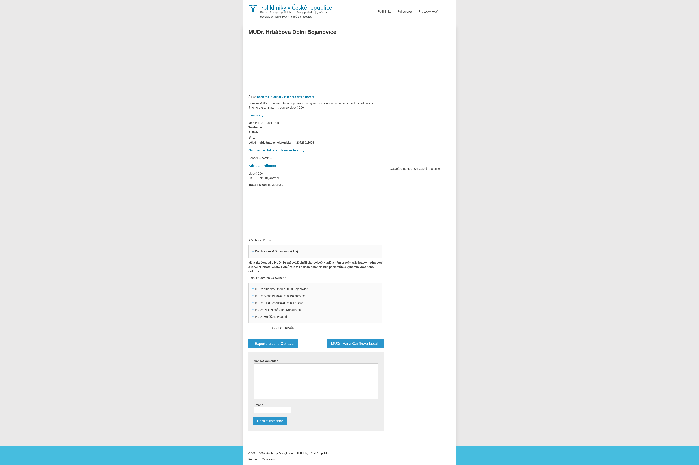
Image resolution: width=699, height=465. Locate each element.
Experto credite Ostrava (274, 344)
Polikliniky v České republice (313, 453)
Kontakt (253, 459)
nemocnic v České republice (421, 168)
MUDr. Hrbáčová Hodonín (271, 316)
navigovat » (275, 184)
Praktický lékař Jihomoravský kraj (276, 251)
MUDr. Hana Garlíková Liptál (354, 344)
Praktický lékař (428, 11)
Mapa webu (268, 459)
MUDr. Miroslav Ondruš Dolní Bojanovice (281, 289)
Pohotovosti (405, 11)
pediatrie (263, 96)
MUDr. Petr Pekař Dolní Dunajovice (278, 309)
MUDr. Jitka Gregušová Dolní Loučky (279, 302)
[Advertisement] (316, 66)
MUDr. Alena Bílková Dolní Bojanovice (280, 295)
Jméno (258, 405)
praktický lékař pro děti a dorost (292, 96)
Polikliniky (384, 11)
